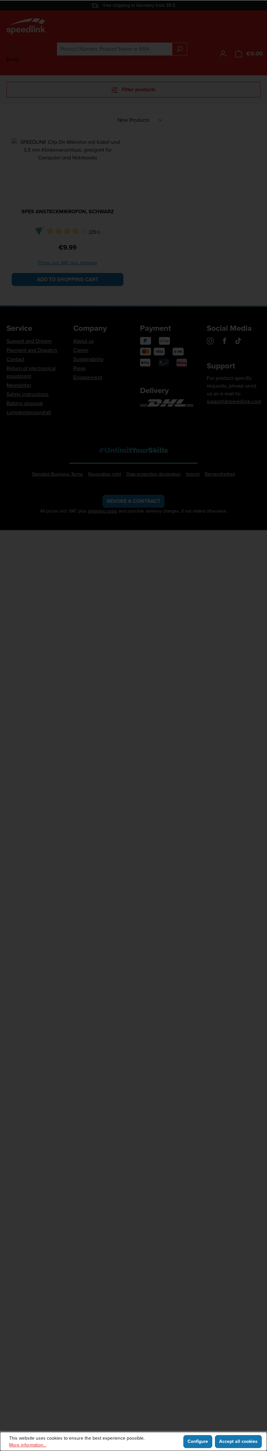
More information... (27, 1445)
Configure (198, 1441)
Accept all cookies (238, 1441)
